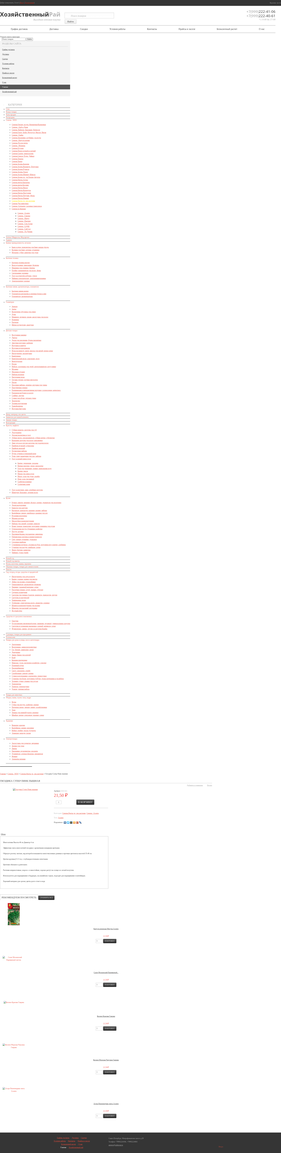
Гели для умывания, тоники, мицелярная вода (34, 468)
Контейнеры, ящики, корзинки (23, 728)
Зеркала (14, 306)
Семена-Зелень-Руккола (20, 169)
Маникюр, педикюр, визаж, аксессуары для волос (30, 317)
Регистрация (29, 3)
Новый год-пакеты (13, 561)
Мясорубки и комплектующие (23, 521)
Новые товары (11, 112)
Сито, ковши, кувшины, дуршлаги (24, 539)
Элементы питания (18, 759)
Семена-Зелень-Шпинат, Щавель (23, 175)
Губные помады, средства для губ (24, 430)
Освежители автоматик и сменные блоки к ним (29, 294)
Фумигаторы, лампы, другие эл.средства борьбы (29, 629)
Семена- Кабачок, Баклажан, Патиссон (26, 130)
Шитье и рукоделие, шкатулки (23, 325)
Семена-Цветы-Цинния (20, 198)
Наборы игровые (18, 374)
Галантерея (10, 302)
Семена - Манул (23, 218)
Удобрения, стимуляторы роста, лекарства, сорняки (30, 603)
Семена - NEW (11, 120)
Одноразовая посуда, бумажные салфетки (27, 529)
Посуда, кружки (17, 532)
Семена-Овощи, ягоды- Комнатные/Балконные (29, 125)
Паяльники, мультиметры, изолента (25, 751)
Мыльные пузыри (18, 372)
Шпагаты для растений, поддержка (24, 608)
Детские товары (11, 331)
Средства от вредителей (20, 598)
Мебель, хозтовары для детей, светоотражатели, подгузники (34, 367)
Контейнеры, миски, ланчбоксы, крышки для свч (30, 513)
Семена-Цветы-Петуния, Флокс (23, 196)
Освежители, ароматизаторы (22, 296)
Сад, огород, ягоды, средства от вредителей (22, 572)
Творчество (16, 401)
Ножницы (15, 320)
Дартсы (14, 338)
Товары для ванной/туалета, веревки (25, 713)
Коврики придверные (19, 660)
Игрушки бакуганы (19, 409)
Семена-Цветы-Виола (20, 188)
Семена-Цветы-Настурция (21, 193)
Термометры (16, 684)
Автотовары (16, 644)
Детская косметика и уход (21, 435)
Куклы (14, 364)
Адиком (9, 240)
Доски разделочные (19, 505)
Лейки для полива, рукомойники (24, 582)
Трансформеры (17, 406)
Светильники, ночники (20, 273)
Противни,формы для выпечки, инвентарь (27, 534)
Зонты (14, 309)
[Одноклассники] (74, 822)
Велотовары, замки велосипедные (24, 647)
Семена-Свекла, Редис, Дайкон (23, 156)
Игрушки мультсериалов (21, 348)
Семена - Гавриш (24, 216)
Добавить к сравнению (195, 785)
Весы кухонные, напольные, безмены (25, 265)
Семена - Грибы (17, 135)
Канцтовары (16, 356)
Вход (22, 3)
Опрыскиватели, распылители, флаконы (26, 584)
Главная (5, 87)
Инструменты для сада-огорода (23, 577)
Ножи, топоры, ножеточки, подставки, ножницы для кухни (33, 526)
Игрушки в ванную (19, 346)
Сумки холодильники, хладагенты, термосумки (29, 676)
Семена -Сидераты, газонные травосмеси (27, 206)
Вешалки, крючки (18, 725)
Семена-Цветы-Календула (21, 190)
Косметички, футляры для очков (24, 312)
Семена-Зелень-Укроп (20, 172)
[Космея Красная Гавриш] (13, 1002)
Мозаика (15, 369)
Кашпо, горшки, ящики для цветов (24, 579)
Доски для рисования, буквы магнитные (26, 340)
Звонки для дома (18, 746)
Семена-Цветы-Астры (20, 180)
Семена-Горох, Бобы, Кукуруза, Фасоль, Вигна (29, 132)
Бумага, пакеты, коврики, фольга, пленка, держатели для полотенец (36, 503)
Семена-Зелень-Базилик (20, 164)
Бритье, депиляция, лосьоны (28, 463)
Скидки (84, 29)
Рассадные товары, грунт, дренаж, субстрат (27, 590)
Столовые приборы (19, 542)
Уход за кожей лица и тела (21, 459)
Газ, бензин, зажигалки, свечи (23, 650)
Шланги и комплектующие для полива (26, 606)
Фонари (14, 756)
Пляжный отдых (18, 665)
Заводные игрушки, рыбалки (22, 343)
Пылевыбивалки (18, 668)
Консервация (10, 423)
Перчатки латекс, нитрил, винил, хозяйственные (29, 707)
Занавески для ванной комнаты (17, 417)
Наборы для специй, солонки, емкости (26, 524)
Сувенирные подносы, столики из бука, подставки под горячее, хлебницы (39, 545)
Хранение (9, 721)
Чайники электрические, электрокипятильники (29, 278)
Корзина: (275, 3)
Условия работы (117, 29)
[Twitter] (68, 822)
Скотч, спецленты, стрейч (21, 671)
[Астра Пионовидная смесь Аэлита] (13, 1090)
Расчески (15, 322)
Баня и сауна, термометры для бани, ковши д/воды (30, 247)
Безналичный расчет (227, 29)
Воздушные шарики (19, 335)
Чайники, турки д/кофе (20, 553)
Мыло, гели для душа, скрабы (29, 476)
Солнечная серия (24, 484)
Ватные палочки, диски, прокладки (30, 466)
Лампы (14, 749)
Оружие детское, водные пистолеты (25, 380)
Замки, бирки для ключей (21, 655)
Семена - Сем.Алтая (25, 224)
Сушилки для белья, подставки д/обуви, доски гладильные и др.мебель (38, 679)
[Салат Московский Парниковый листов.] (13, 959)
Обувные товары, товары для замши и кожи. (22, 567)
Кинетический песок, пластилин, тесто (26, 359)
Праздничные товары (19, 388)
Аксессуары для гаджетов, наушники (25, 743)
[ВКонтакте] (65, 822)
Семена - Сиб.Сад (24, 229)
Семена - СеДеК (23, 226)
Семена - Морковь (18, 146)
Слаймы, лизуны (18, 396)
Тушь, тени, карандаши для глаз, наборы (26, 456)
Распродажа (10, 117)
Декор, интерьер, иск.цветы (16, 414)
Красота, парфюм (12, 425)
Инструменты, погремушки (22, 353)
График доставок (19, 29)
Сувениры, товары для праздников (18, 634)
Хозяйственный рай (9, 92)
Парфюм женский (18, 448)
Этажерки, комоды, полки (21, 733)
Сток (8, 109)
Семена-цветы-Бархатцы (21, 182)
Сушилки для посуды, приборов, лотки (26, 547)
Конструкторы (17, 361)
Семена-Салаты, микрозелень (22, 154)
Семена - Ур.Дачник (25, 232)
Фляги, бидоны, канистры (21, 550)
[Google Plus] (77, 822)
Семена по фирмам (19, 209)
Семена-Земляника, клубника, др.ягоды (26, 138)
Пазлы (14, 382)
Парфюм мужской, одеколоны (23, 446)
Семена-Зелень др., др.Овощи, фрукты (26, 177)
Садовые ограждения (19, 592)
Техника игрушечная (19, 403)
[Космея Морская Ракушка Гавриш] (13, 1046)
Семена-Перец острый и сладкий (24, 151)
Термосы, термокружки (20, 687)
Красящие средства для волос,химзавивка (27, 440)
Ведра (14, 702)
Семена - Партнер (24, 221)
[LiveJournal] (80, 822)
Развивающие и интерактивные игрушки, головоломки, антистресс (36, 390)
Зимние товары (11, 420)
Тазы (13, 710)
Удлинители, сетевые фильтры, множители (27, 754)
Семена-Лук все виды (20, 143)
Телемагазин (10, 637)
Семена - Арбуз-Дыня (20, 127)
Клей (13, 658)
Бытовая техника (12, 258)
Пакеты (8, 569)
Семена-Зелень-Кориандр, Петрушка (25, 167)
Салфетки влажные (25, 482)
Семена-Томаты (17, 159)
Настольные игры (18, 377)
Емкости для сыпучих (20, 508)
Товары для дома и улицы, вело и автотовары (22, 640)
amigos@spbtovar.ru (116, 1145)
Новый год (10, 558)
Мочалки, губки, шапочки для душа (25, 253)
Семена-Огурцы (18, 148)
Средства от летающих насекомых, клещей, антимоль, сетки (34, 626)
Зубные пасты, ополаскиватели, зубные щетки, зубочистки (33, 438)
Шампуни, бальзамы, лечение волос (25, 492)
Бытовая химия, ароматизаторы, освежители (22, 287)
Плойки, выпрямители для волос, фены (26, 270)
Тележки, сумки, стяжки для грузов (25, 681)
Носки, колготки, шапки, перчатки (18, 564)
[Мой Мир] (71, 822)
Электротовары (11, 739)
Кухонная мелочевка (19, 516)
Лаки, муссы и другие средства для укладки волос (30, 443)
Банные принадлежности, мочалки (18, 243)
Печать (209, 785)
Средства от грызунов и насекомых (19, 616)
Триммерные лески (19, 600)
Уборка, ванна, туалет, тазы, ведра (18, 698)
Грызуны (15, 621)
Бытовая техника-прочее (21, 263)
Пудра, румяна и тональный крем (24, 454)
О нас (262, 29)
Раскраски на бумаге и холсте (22, 393)
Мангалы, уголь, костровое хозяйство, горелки (29, 663)
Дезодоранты (16, 433)
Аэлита (60, 818)
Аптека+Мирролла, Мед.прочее (17, 237)
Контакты (152, 29)
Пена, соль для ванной (26, 479)
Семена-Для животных (20, 204)
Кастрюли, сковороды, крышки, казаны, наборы (29, 510)
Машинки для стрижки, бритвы (23, 268)
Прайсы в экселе (187, 29)
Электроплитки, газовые (21, 281)
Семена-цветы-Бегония (20, 185)
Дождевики (16, 652)
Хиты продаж (11, 115)
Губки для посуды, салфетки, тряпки (25, 705)
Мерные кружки (18, 518)
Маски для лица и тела (26, 474)
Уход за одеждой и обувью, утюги (24, 276)
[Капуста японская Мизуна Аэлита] (13, 914)
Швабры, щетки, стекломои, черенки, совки (28, 715)
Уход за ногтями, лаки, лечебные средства (27, 490)
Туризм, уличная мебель (20, 689)
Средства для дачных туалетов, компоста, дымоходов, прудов (34, 595)
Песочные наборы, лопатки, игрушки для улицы (29, 385)
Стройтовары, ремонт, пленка (22, 673)
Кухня (8, 498)
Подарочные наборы (19, 451)
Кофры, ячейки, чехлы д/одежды (24, 731)
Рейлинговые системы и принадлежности (27, 537)
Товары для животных (14, 695)
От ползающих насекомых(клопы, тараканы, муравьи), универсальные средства (41, 623)
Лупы (14, 314)
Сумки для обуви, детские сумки (24, 398)
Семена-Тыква (17, 161)
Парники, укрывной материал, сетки (25, 587)
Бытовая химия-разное (20, 291)
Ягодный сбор (17, 611)
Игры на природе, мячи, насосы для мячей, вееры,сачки (32, 351)
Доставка (54, 29)
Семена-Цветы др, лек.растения (23, 201)
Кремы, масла (23, 471)
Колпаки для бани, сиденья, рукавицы (25, 250)
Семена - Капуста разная (21, 140)
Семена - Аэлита (24, 213)
